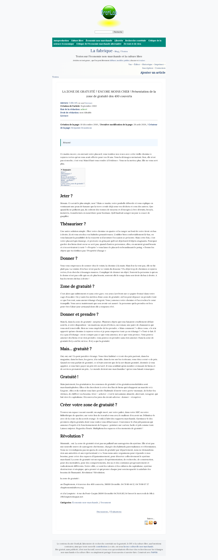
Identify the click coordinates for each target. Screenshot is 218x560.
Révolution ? (66, 185)
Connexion (160, 68)
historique (88, 103)
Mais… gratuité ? (67, 180)
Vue (130, 64)
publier (126, 60)
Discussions (102, 511)
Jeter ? (63, 172)
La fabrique (101, 50)
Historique (147, 64)
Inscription (147, 68)
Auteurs (64, 103)
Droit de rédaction (69, 112)
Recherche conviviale (135, 40)
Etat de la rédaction (69, 109)
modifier (120, 60)
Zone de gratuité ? (68, 177)
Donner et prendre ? (69, 178)
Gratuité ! (64, 182)
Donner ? (64, 175)
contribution (101, 546)
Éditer (137, 64)
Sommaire (67, 170)
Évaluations (115, 511)
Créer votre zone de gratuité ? (73, 183)
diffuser (113, 60)
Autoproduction (61, 40)
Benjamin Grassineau (81, 128)
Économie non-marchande (99, 40)
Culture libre (77, 40)
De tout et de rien (132, 44)
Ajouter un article (153, 72)
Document (106, 502)
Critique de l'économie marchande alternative (98, 44)
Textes (124, 51)
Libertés (119, 40)
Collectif (73, 103)
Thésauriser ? (66, 174)
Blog (117, 51)
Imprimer (159, 64)
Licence (64, 115)
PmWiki (154, 552)
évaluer (142, 60)
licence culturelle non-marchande (138, 546)
